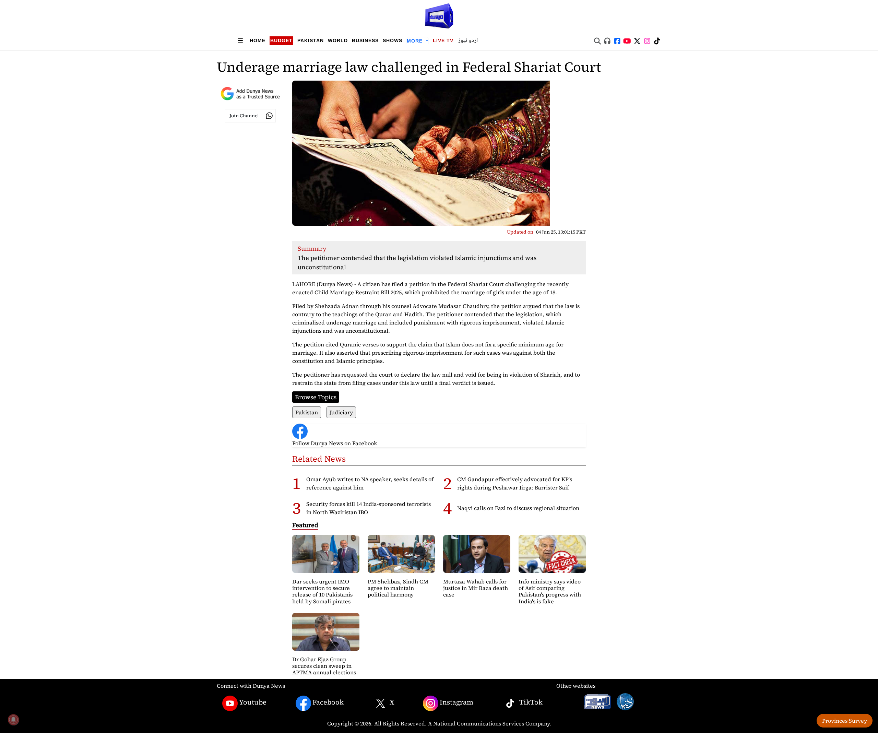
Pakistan (310, 40)
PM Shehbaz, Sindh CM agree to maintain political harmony (398, 588)
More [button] (415, 41)
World (338, 40)
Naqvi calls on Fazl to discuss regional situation (518, 508)
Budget (281, 40)
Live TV (443, 40)
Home (257, 40)
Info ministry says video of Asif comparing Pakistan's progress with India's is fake (550, 591)
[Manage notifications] (13, 719)
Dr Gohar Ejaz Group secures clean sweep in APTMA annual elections (324, 665)
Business (365, 40)
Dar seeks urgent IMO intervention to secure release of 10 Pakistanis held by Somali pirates (322, 591)
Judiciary (341, 412)
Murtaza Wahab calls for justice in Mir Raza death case (475, 588)
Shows (392, 40)
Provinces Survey (844, 720)
